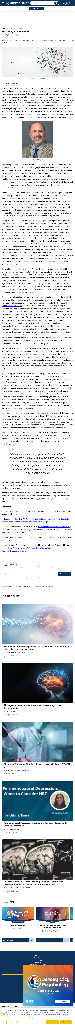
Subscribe (63, 574)
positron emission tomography (29, 210)
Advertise (37, 958)
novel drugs (34, 100)
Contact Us (37, 960)
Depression (18, 586)
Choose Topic (35, 8)
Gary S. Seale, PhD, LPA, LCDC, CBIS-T (18, 888)
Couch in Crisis (7, 586)
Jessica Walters (11, 711)
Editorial (37, 962)
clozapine (21, 244)
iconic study (42, 303)
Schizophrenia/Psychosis (32, 586)
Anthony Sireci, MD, (12, 770)
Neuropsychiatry (48, 586)
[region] (37, 1017)
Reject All (66, 1022)
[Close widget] (71, 967)
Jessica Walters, (11, 653)
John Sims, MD (22, 653)
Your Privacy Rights (14, 1022)
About (37, 955)
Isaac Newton (7, 444)
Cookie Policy (28, 1018)
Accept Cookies (53, 1022)
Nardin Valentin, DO (12, 829)
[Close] (72, 1011)
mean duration (45, 314)
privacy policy (41, 578)
